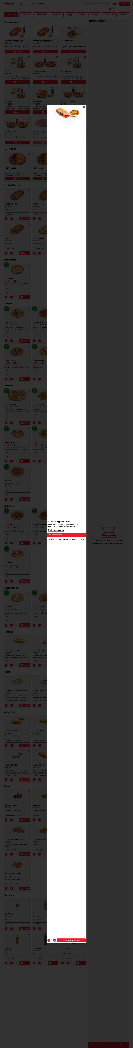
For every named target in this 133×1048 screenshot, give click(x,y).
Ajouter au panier (71, 940)
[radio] (49, 539)
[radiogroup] (66, 539)
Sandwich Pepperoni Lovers (65, 539)
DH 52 (82, 539)
